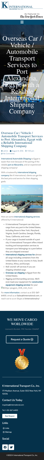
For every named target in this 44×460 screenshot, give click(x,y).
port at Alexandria (15, 165)
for (33, 254)
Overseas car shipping (15, 273)
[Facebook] (5, 447)
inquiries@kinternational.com (13, 405)
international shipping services (27, 216)
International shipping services (19, 254)
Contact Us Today (12, 400)
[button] (22, 22)
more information (12, 292)
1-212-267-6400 (11, 410)
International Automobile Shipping (16, 158)
